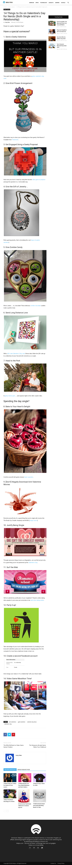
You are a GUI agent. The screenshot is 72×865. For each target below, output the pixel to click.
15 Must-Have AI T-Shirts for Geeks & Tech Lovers (10, 785)
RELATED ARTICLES (10, 769)
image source (33, 520)
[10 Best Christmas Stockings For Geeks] (10, 793)
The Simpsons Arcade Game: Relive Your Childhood (37, 746)
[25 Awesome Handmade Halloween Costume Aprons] (24, 795)
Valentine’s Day (33, 562)
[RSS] (38, 847)
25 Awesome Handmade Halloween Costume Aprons (24, 805)
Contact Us (53, 863)
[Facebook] (30, 847)
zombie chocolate (35, 305)
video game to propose (38, 179)
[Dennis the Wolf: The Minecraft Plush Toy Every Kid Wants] (51, 23)
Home (5, 7)
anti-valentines (12, 722)
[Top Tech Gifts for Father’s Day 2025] (51, 38)
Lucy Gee (7, 22)
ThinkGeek (15, 139)
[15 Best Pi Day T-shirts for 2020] (39, 777)
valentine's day (8, 724)
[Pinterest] (34, 847)
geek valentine (21, 722)
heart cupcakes (28, 477)
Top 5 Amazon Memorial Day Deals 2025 (62, 46)
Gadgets (51, 2)
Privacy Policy (61, 863)
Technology (43, 2)
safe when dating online (37, 600)
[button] (68, 2)
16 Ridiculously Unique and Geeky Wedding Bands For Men (39, 805)
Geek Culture (11, 7)
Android (31, 2)
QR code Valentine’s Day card (16, 353)
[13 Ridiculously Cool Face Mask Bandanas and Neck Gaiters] (24, 777)
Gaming (57, 2)
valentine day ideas (32, 722)
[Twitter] (42, 847)
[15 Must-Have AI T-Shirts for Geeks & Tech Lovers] (10, 777)
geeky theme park (10, 396)
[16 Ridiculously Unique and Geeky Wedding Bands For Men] (39, 795)
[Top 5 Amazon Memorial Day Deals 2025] (51, 45)
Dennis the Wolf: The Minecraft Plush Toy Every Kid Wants (62, 23)
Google (63, 2)
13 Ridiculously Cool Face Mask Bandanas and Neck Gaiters (23, 785)
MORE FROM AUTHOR (24, 769)
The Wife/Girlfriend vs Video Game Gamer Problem (14, 746)
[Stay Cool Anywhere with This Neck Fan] (51, 31)
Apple (37, 2)
